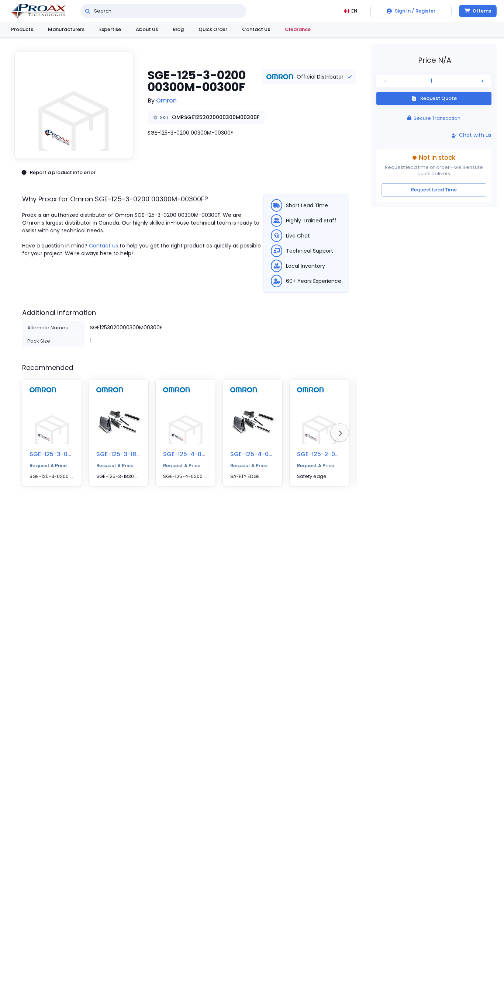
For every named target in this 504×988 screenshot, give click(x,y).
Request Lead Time (434, 189)
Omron (166, 100)
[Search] (87, 11)
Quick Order (213, 29)
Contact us (103, 245)
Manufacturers (66, 29)
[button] (74, 105)
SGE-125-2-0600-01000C (334, 454)
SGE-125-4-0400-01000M (267, 454)
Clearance (298, 29)
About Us (147, 29)
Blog (178, 29)
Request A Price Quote (52, 465)
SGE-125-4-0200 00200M (200, 454)
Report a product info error (63, 172)
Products (22, 29)
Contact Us (256, 29)
